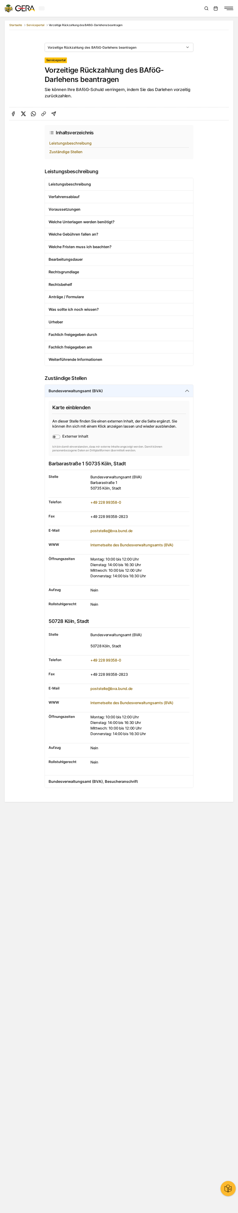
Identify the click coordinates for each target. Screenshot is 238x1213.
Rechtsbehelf (60, 284)
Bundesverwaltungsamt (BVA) (76, 391)
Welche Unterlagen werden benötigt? (82, 222)
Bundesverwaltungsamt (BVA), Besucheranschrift (93, 781)
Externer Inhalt (75, 436)
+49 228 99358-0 (105, 502)
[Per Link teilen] (44, 114)
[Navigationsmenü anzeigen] (228, 8)
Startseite (15, 25)
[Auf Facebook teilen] (13, 114)
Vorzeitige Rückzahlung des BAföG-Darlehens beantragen (92, 47)
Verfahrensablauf (64, 196)
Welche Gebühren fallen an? (73, 234)
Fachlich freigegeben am (70, 347)
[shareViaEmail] (54, 114)
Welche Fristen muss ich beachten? (80, 246)
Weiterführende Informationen (75, 359)
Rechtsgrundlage (64, 272)
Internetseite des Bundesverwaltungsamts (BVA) (131, 545)
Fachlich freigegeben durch (73, 334)
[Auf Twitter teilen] (23, 114)
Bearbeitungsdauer (66, 259)
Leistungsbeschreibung (70, 143)
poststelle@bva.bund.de (111, 530)
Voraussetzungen (64, 209)
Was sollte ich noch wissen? (74, 309)
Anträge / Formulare (66, 296)
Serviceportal (35, 25)
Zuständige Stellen (66, 151)
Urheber (56, 322)
